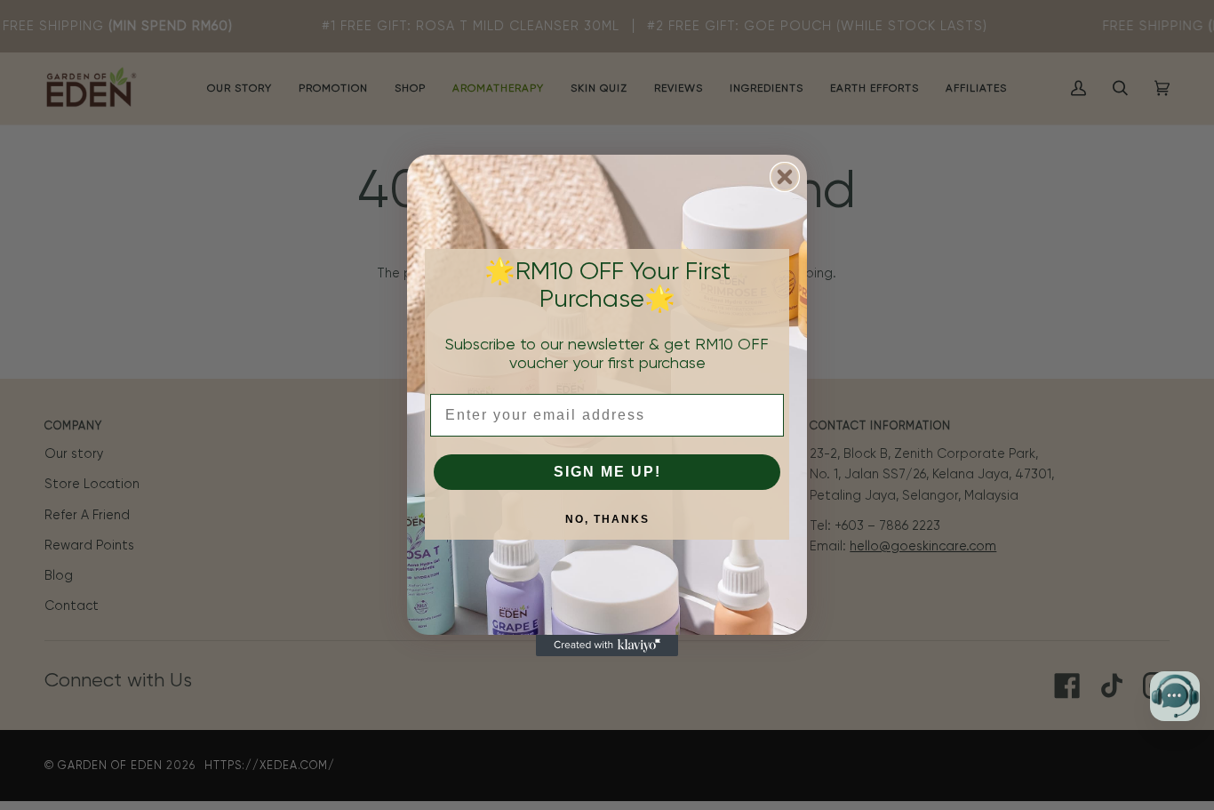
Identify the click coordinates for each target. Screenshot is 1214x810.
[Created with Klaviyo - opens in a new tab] (607, 645)
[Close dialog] (784, 177)
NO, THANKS (607, 519)
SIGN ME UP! (607, 471)
